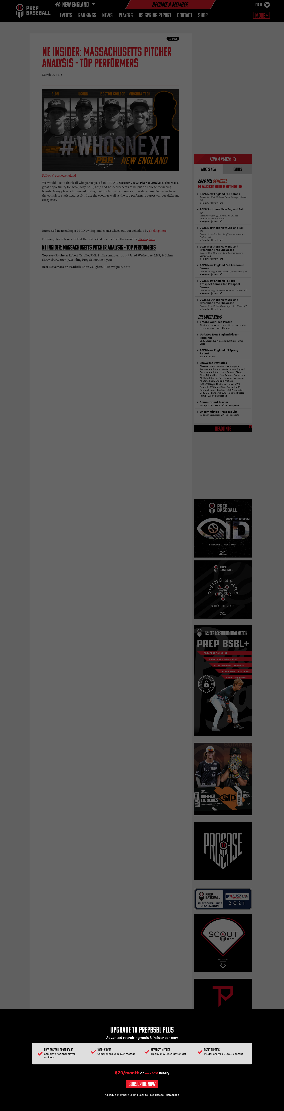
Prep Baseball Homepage (164, 1095)
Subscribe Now (142, 1085)
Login (133, 1095)
